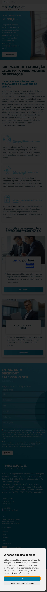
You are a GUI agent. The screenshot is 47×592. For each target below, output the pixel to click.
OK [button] (22, 579)
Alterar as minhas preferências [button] (22, 583)
